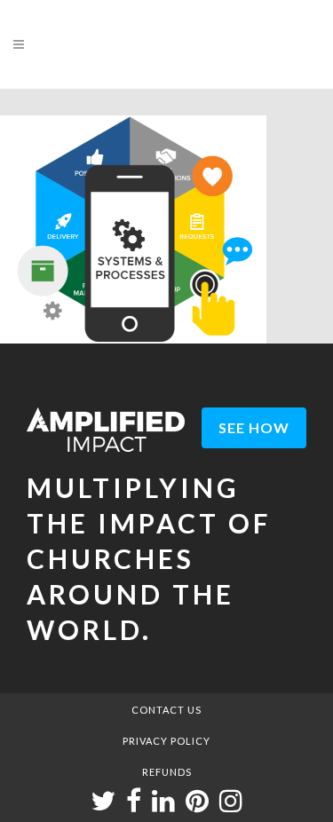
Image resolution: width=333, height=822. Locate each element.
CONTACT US (166, 709)
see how (253, 427)
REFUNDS (167, 772)
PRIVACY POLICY (166, 741)
